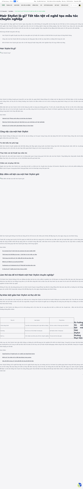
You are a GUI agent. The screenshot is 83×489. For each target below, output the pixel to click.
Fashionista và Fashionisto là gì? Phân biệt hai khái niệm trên (18, 265)
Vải (41, 5)
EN (17, 1)
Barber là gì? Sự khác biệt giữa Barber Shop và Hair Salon (17, 125)
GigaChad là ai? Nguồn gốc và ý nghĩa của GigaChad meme (18, 353)
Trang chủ (9, 5)
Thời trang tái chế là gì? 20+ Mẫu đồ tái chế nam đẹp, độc (18, 258)
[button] (26, 5)
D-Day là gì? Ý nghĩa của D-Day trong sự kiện (14, 269)
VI (14, 1)
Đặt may (57, 5)
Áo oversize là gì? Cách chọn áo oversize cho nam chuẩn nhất (18, 251)
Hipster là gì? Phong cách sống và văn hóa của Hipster (17, 118)
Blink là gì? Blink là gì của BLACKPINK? (12, 261)
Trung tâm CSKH (77, 1)
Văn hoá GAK (64, 5)
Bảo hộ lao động (25, 5)
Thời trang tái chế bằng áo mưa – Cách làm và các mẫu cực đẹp (19, 254)
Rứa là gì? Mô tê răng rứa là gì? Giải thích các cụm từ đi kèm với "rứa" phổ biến (23, 122)
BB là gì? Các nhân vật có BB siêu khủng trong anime (16, 357)
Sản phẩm (16, 5)
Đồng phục (35, 5)
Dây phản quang (48, 5)
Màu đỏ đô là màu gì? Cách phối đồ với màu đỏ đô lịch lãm (18, 361)
